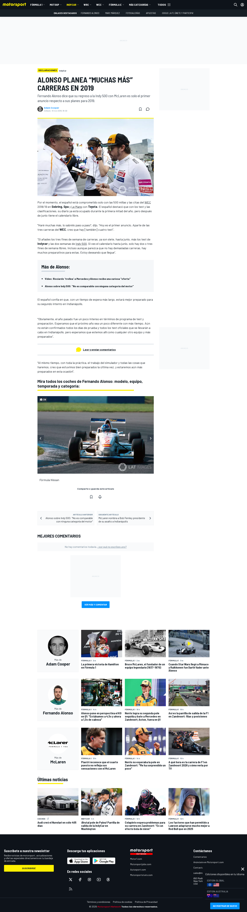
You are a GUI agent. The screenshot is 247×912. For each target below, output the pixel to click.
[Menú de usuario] (242, 4)
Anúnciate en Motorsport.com (208, 862)
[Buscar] (235, 4)
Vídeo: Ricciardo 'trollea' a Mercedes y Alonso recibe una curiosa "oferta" (88, 278)
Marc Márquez (112, 13)
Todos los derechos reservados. (139, 906)
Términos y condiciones (98, 901)
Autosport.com (138, 869)
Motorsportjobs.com (140, 864)
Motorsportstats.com (141, 874)
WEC (98, 4)
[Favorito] (140, 109)
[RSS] (70, 889)
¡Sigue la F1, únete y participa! (177, 13)
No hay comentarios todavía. (96, 546)
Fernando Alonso (90, 13)
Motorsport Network (109, 906)
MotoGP (54, 4)
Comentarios (200, 856)
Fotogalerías (133, 13)
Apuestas (151, 13)
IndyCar (71, 4)
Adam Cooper (51, 108)
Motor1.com (136, 858)
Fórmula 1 (36, 4)
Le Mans (76, 206)
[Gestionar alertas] (100, 496)
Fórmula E (115, 4)
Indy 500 (81, 243)
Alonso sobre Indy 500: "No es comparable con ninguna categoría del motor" (89, 286)
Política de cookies (122, 901)
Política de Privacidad (146, 901)
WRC (86, 4)
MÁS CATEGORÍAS (138, 4)
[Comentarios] (149, 109)
